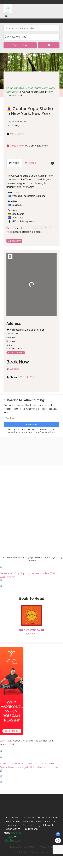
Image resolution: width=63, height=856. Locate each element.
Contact (34, 852)
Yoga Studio (17, 133)
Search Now (25, 45)
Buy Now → (31, 633)
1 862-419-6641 (26, 377)
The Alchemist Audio (31, 630)
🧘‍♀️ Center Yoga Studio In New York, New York (29, 111)
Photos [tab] (32, 163)
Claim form (14, 241)
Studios (19, 88)
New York (49, 88)
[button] (31, 146)
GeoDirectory (13, 840)
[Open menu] (6, 15)
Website (14, 369)
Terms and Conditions (22, 847)
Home (9, 88)
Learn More (6, 740)
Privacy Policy (45, 847)
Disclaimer (20, 852)
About (44, 852)
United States (33, 88)
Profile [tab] (15, 163)
